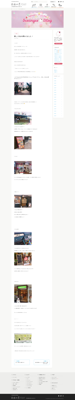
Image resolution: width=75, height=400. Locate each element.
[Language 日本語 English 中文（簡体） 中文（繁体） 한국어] (52, 1)
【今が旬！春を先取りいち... (58, 61)
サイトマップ (53, 389)
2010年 (55, 115)
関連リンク (53, 388)
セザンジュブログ (54, 377)
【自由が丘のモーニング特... (58, 53)
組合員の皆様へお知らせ (42, 377)
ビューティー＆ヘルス (30, 381)
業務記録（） (56, 70)
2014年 (55, 106)
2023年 (55, 85)
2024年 (55, 83)
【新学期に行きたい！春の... (58, 58)
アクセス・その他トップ (16, 382)
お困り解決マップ (15, 389)
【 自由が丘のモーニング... (58, 54)
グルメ (28, 378)
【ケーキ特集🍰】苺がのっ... (58, 50)
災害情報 (40, 384)
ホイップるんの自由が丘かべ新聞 (43, 381)
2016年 (55, 101)
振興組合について (54, 385)
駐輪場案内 (14, 385)
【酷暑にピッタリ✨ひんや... (58, 49)
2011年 (55, 113)
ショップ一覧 (27, 377)
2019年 (55, 94)
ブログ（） (55, 69)
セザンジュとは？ (58, 43)
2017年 (55, 99)
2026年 (55, 78)
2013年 (55, 108)
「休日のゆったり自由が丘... (58, 57)
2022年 (55, 87)
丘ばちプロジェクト (54, 378)
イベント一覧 (14, 377)
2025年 (55, 80)
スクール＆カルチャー (30, 384)
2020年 (55, 92)
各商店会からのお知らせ (42, 378)
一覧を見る (58, 63)
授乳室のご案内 (15, 388)
